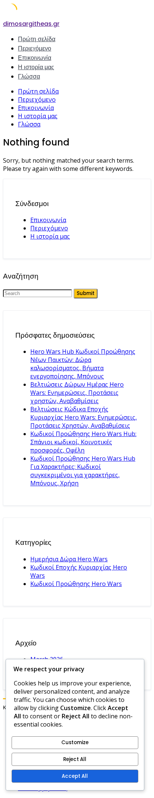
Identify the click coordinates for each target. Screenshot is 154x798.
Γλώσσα (29, 76)
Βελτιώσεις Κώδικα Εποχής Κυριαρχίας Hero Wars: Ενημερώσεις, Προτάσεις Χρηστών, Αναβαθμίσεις (83, 417)
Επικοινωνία (34, 57)
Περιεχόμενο (34, 48)
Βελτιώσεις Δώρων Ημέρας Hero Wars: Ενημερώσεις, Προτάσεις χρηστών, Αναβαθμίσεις (77, 392)
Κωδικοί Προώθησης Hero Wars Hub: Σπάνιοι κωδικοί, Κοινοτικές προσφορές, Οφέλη (83, 442)
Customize (75, 742)
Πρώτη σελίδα (36, 39)
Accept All (75, 776)
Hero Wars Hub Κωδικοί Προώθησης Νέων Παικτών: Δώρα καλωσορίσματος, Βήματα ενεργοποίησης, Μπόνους (82, 363)
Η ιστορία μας (36, 67)
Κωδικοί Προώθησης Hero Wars (76, 584)
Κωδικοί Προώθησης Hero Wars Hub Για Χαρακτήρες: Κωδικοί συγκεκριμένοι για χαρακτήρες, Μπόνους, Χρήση (82, 470)
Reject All (74, 759)
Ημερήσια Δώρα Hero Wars (69, 559)
